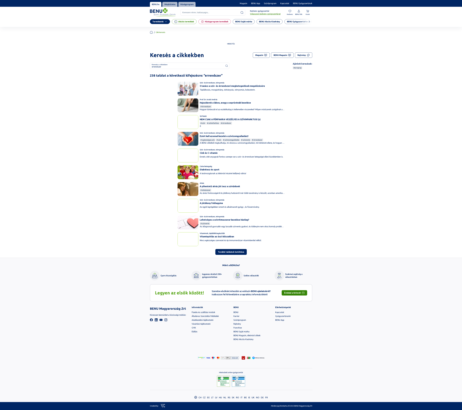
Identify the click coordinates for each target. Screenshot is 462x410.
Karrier (236, 316)
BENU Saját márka (241, 331)
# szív (203, 123)
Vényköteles (169, 4)
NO (257, 397)
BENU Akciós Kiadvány (243, 339)
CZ (204, 397)
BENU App (255, 3)
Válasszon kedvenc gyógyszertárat (265, 14)
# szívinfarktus (213, 123)
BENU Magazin (280, 55)
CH (200, 397)
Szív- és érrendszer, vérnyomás (212, 83)
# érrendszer (206, 107)
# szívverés (245, 140)
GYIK (194, 328)
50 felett (203, 116)
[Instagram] (165, 321)
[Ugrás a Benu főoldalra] (163, 12)
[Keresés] (241, 12)
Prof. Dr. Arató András (208, 100)
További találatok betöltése (231, 252)
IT (241, 397)
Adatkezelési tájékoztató (202, 320)
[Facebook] (151, 321)
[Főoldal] (151, 32)
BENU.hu (155, 4)
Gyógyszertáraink (283, 316)
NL (224, 397)
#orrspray (297, 68)
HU (220, 397)
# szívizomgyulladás (231, 140)
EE (208, 397)
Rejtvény (301, 55)
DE (262, 397)
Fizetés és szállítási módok (203, 312)
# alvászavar (206, 190)
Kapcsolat (284, 3)
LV (216, 397)
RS (229, 397)
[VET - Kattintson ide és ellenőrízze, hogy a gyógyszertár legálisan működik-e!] (238, 381)
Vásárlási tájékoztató (201, 324)
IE (249, 397)
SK (233, 397)
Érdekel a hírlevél (292, 293)
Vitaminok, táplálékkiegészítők (212, 233)
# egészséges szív (208, 140)
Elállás (194, 331)
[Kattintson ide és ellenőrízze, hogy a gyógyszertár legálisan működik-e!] (223, 381)
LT (212, 397)
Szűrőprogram (270, 3)
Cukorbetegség (206, 166)
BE (245, 397)
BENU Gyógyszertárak (302, 3)
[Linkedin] (156, 321)
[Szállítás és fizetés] (201, 357)
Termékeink (158, 22)
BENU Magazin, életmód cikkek (246, 335)
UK (253, 397)
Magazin (243, 3)
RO (237, 397)
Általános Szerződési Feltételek (205, 316)
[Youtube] (161, 321)
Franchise (237, 328)
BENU (235, 312)
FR (266, 397)
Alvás (202, 183)
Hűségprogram (187, 4)
